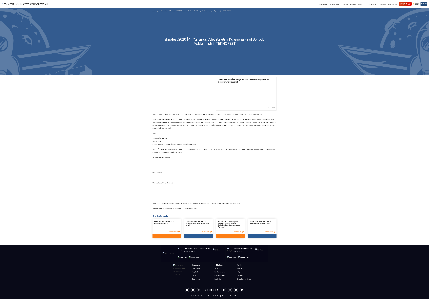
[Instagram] (199, 290)
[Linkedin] (217, 290)
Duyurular (164, 11)
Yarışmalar (218, 268)
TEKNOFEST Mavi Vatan (388, 4)
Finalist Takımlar (219, 272)
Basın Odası (196, 279)
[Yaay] (236, 290)
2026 (416, 4)
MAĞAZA (361, 4)
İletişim (239, 272)
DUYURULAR (371, 4)
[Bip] (242, 290)
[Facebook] (205, 290)
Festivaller (218, 279)
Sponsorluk (241, 268)
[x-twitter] (193, 290)
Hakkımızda (196, 268)
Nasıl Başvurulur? (220, 275)
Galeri (194, 275)
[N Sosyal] (187, 290)
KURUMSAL (323, 4)
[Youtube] (211, 290)
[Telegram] (224, 290)
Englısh (424, 4)
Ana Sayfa (155, 11)
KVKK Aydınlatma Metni (230, 296)
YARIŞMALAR (334, 4)
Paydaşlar (195, 272)
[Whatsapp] (230, 290)
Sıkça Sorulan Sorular (244, 279)
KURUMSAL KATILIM (348, 4)
